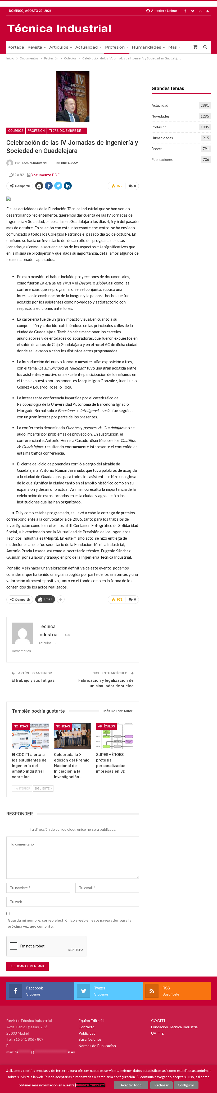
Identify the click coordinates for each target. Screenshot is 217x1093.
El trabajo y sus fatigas (33, 680)
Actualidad (86, 47)
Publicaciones (162, 159)
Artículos (58, 47)
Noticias (21, 726)
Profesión (115, 47)
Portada (15, 47)
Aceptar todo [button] (131, 1085)
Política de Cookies (90, 1085)
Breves (157, 149)
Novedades (160, 116)
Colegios (15, 131)
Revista (35, 47)
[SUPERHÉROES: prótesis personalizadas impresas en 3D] (114, 736)
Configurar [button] (186, 1085)
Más (172, 47)
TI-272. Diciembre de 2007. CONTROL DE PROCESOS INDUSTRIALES (68, 131)
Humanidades (146, 47)
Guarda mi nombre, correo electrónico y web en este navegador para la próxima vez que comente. (70, 923)
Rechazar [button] (162, 1085)
